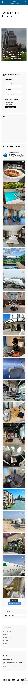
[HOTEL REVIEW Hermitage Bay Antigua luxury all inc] (14, 258)
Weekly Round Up (10, 102)
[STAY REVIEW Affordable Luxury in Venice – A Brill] (14, 499)
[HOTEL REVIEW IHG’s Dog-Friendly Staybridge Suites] (14, 346)
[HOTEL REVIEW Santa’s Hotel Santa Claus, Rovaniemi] (14, 543)
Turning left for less (12, 680)
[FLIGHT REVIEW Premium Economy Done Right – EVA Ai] (14, 280)
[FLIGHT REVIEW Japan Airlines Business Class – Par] (14, 456)
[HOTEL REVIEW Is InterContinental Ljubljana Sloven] (14, 236)
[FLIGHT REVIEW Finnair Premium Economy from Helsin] (14, 477)
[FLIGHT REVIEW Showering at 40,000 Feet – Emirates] (14, 587)
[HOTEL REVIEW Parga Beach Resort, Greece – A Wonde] (14, 193)
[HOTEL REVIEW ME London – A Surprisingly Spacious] (14, 324)
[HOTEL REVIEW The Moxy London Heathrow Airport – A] (14, 434)
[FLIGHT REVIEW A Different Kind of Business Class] (14, 565)
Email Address (9, 94)
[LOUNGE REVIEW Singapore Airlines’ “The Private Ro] (14, 302)
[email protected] (8, 631)
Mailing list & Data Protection (11, 667)
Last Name (8, 89)
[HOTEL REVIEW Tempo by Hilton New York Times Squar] (14, 214)
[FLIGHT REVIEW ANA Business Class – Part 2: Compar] (14, 412)
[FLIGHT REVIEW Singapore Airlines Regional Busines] (14, 368)
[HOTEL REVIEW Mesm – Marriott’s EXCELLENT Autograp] (14, 390)
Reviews (5, 48)
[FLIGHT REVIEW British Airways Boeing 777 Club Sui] (14, 521)
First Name (8, 84)
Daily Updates (9, 104)
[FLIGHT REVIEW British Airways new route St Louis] (14, 171)
